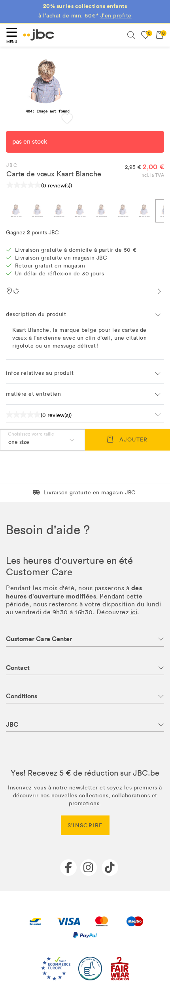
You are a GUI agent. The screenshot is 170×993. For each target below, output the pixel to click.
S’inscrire (85, 825)
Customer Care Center (39, 639)
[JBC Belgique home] (39, 35)
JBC (12, 165)
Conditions (21, 696)
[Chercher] (131, 35)
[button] (67, 120)
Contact (18, 667)
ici (134, 612)
